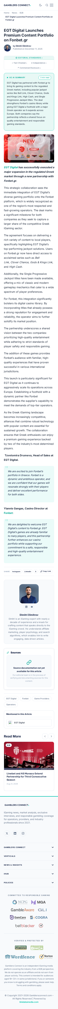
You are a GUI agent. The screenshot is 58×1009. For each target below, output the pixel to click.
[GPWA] (21, 947)
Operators (10, 704)
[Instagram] (23, 833)
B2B (21, 13)
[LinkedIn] (26, 607)
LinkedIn (27, 571)
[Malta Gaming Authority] (38, 902)
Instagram (16, 571)
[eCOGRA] (39, 917)
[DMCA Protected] (37, 947)
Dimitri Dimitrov (23, 46)
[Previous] (45, 736)
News (14, 13)
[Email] (31, 607)
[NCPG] (19, 902)
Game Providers (41, 698)
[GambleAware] (22, 909)
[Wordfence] (20, 956)
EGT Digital (11, 167)
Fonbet (8, 513)
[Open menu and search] (49, 5)
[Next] (51, 736)
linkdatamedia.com (29, 1002)
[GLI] (42, 909)
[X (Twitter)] (7, 833)
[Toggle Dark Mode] (40, 5)
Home (6, 13)
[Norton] (46, 956)
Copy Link (47, 571)
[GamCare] (18, 917)
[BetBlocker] (25, 926)
